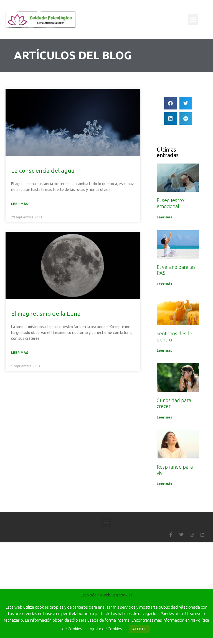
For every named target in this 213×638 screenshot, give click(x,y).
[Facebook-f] (171, 534)
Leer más (19, 204)
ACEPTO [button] (139, 629)
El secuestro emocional (170, 203)
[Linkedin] (202, 534)
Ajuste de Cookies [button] (106, 628)
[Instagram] (192, 534)
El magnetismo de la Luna (46, 313)
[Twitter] (181, 534)
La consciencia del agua (43, 170)
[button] (193, 19)
